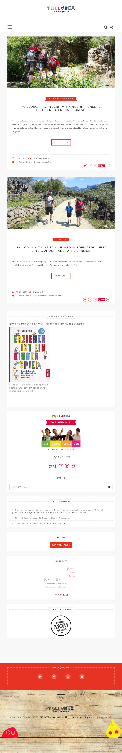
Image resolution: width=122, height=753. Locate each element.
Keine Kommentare (40, 158)
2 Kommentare (39, 292)
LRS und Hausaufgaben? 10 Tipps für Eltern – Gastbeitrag (43, 518)
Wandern (28, 162)
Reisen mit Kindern (46, 295)
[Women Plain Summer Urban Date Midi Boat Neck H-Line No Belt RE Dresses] (72, 572)
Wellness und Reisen (61, 99)
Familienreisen (22, 295)
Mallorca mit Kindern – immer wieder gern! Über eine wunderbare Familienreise (61, 249)
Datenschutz (29, 717)
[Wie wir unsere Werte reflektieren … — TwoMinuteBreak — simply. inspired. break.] (49, 583)
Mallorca (20, 162)
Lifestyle (61, 239)
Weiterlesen (61, 142)
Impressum (15, 717)
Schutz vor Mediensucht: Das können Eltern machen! (40, 523)
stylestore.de (105, 717)
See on (57, 594)
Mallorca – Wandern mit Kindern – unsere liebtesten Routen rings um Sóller (61, 108)
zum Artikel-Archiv (61, 544)
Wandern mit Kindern (42, 162)
